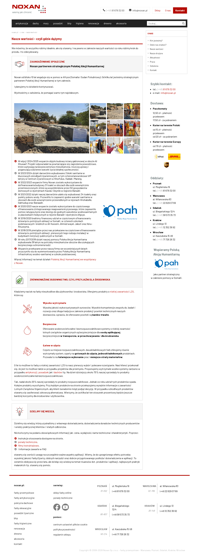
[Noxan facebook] (56, 507)
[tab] (166, 23)
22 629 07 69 (166, 202)
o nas (22, 32)
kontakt (18, 543)
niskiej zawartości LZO (122, 291)
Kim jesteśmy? (156, 40)
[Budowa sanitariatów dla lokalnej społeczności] (131, 111)
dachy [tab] (36, 23)
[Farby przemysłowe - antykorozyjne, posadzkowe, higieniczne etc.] (29, 6)
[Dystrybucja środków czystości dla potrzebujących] (114, 145)
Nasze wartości (156, 49)
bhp (16, 518)
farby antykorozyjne (24, 497)
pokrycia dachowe (23, 502)
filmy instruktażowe (28, 445)
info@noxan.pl (139, 10)
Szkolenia (154, 66)
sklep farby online (62, 492)
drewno (18, 533)
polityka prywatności (64, 529)
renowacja (19, 528)
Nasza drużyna (156, 53)
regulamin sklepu (62, 534)
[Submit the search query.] (183, 23)
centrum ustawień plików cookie (70, 524)
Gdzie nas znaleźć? (158, 45)
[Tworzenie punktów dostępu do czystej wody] (114, 128)
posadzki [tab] (58, 23)
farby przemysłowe (24, 492)
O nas (168, 10)
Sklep (157, 10)
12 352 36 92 (166, 227)
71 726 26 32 (166, 239)
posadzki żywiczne (24, 513)
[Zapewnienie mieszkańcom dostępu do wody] (131, 128)
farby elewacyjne (22, 508)
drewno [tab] (107, 23)
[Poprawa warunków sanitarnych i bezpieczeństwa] (97, 128)
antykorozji (31, 372)
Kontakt (180, 10)
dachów (58, 372)
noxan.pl (15, 32)
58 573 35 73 (166, 214)
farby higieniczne (23, 523)
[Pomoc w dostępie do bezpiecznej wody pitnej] (97, 145)
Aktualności (155, 57)
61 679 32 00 (115, 10)
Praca (152, 62)
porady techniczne (27, 441)
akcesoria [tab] (121, 23)
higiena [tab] (79, 23)
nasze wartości (31, 32)
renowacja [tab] (93, 23)
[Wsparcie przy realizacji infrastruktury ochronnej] (114, 111)
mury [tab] (46, 23)
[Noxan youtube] (65, 507)
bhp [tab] (69, 23)
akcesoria (19, 538)
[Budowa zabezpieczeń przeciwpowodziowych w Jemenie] (51, 122)
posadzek (43, 372)
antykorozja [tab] (22, 23)
